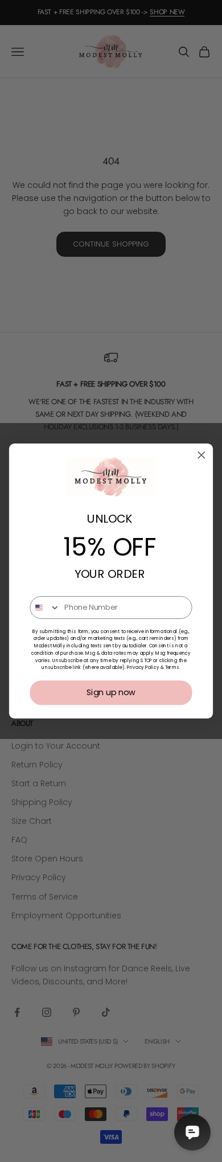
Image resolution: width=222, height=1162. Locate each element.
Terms (172, 667)
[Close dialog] (201, 455)
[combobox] (45, 607)
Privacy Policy (143, 667)
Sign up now (111, 692)
